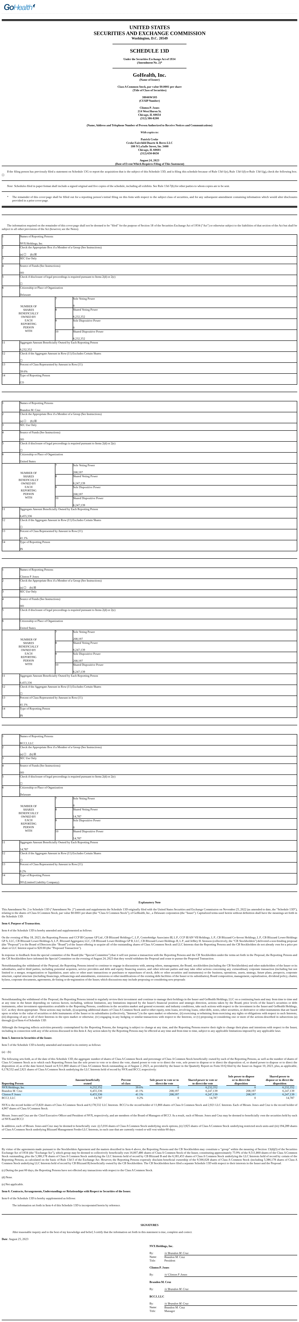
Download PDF (287, 7)
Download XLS (292, 7)
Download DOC (281, 7)
